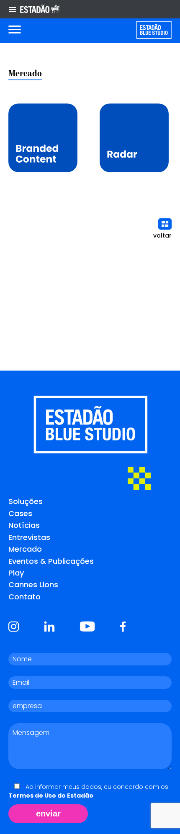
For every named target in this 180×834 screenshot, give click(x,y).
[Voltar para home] (154, 30)
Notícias (24, 525)
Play (16, 573)
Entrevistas (29, 537)
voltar (162, 235)
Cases (20, 513)
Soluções (25, 501)
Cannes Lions (33, 584)
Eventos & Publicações (51, 561)
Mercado (25, 549)
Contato (24, 596)
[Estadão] (39, 9)
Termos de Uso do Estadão (50, 795)
